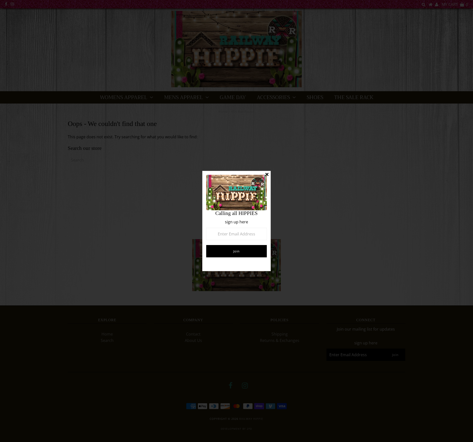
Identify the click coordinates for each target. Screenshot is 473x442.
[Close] (266, 174)
